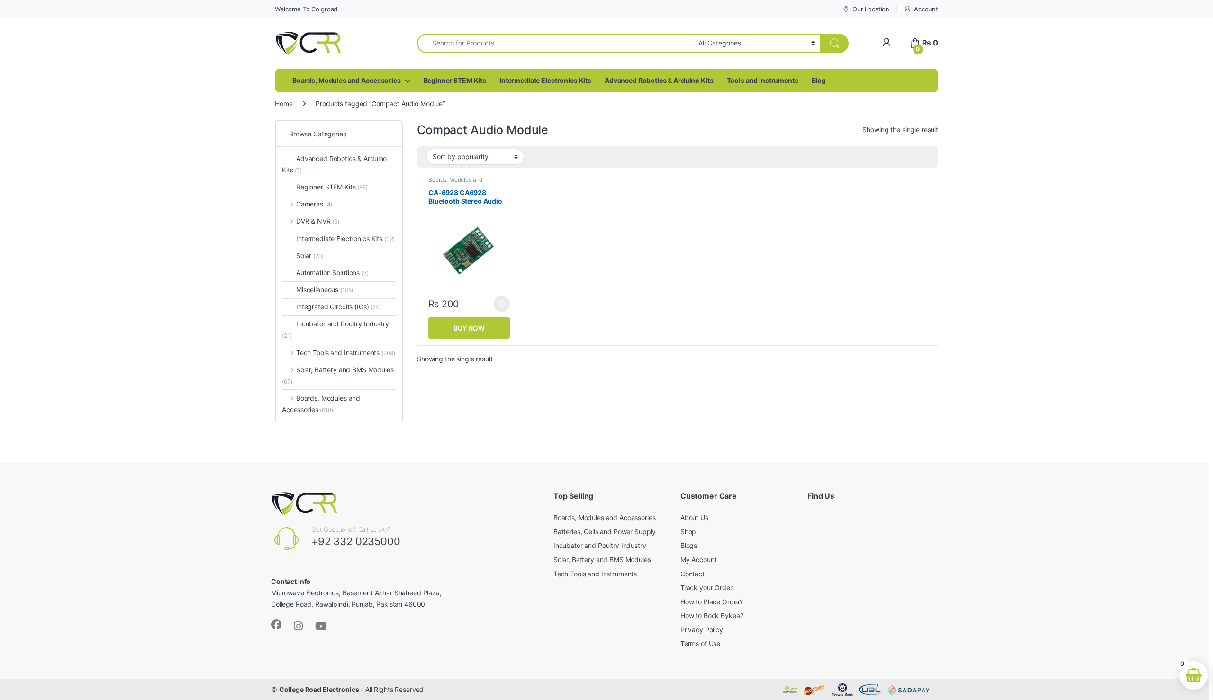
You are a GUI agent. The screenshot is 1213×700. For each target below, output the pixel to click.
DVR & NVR (317, 221)
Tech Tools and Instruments (345, 353)
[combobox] (555, 43)
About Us (694, 517)
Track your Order (706, 587)
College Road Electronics (319, 689)
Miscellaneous (324, 290)
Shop (688, 532)
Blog (819, 80)
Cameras (314, 204)
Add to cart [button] (502, 304)
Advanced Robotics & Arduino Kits (659, 80)
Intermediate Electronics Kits (545, 80)
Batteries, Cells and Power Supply (604, 532)
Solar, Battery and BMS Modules (338, 375)
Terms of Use (700, 643)
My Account (698, 560)
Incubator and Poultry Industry (335, 329)
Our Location (870, 9)
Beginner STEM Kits (455, 80)
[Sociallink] (276, 624)
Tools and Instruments (762, 80)
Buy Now (469, 328)
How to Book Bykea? (711, 615)
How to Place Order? (711, 602)
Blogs (688, 545)
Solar (310, 255)
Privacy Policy (701, 630)
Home (283, 103)
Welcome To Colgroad (306, 9)
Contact (692, 574)
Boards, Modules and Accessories (346, 80)
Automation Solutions (332, 273)
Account (926, 9)
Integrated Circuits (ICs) (332, 307)
